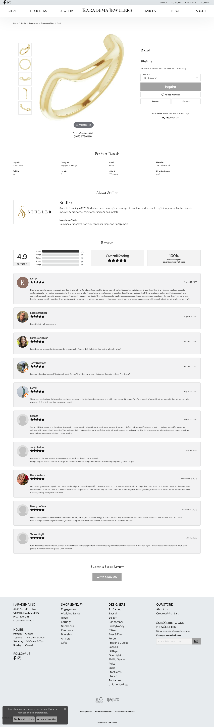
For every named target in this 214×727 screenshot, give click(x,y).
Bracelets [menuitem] (67, 634)
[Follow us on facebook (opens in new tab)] (4, 3)
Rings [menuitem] (64, 617)
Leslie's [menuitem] (113, 647)
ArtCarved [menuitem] (115, 609)
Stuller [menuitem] (113, 676)
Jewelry (67, 11)
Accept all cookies (46, 719)
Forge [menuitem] (112, 638)
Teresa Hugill (37, 534)
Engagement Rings (47, 23)
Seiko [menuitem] (112, 668)
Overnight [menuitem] (115, 655)
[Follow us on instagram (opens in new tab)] (9, 3)
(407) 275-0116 (83, 136)
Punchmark (112, 722)
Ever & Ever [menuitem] (116, 634)
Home (15, 23)
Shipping (155, 101)
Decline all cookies (24, 719)
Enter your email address (168, 635)
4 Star (38, 254)
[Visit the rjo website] (99, 700)
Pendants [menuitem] (67, 630)
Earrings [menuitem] (66, 622)
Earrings (87, 224)
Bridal (12, 11)
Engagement (33, 23)
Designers (38, 11)
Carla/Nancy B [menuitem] (117, 626)
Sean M (34, 416)
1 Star (38, 264)
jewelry (23, 23)
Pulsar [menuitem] (113, 663)
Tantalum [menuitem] (115, 680)
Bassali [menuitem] (113, 613)
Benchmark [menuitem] (116, 622)
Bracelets (77, 224)
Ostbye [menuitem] (113, 651)
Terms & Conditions (103, 711)
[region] (83, 79)
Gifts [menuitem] (64, 642)
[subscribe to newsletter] (196, 641)
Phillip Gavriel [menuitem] (117, 659)
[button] (163, 2)
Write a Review (107, 577)
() (82, 251)
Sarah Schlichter (39, 338)
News (175, 11)
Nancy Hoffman (38, 506)
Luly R (33, 387)
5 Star (38, 251)
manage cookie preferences (32, 712)
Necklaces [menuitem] (67, 626)
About (201, 11)
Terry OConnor (38, 363)
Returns (186, 101)
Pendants (98, 224)
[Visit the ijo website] (113, 700)
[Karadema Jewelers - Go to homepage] (107, 11)
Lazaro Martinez (38, 312)
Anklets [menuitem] (65, 638)
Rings (107, 224)
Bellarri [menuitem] (113, 617)
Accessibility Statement (125, 711)
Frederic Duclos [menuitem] (118, 642)
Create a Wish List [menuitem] (167, 613)
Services (149, 11)
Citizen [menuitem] (113, 630)
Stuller (111, 165)
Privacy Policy (86, 711)
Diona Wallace (37, 475)
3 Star (38, 258)
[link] (206, 2)
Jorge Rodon (37, 447)
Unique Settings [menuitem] (118, 684)
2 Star (38, 261)
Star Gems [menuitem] (115, 672)
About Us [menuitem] (162, 609)
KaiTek (33, 278)
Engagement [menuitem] (69, 609)
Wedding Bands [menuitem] (70, 613)
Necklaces (65, 224)
